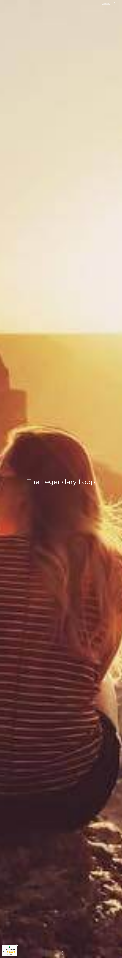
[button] (119, 3)
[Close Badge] (17, 945)
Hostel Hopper (8, 3)
